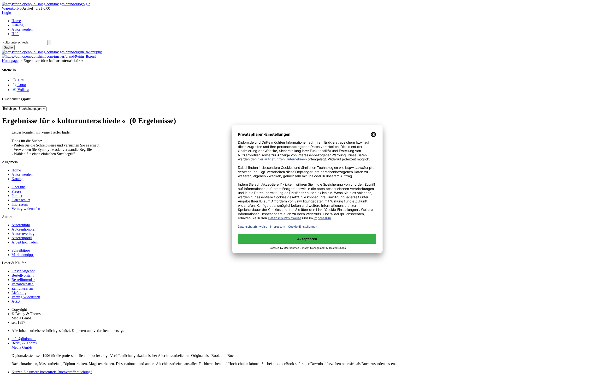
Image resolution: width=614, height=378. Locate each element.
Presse (16, 191)
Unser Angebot (23, 271)
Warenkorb (10, 8)
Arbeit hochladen (25, 242)
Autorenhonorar (24, 229)
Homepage (10, 61)
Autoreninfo (21, 225)
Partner (17, 196)
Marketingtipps (23, 255)
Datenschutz (21, 200)
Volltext (23, 90)
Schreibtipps (21, 250)
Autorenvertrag (23, 234)
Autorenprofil (22, 238)
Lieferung (19, 293)
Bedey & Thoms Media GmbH (24, 345)
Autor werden (22, 29)
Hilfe (15, 34)
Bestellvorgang (23, 275)
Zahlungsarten (22, 288)
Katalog (18, 25)
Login (6, 13)
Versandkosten (23, 284)
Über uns (18, 187)
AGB (16, 301)
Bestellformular (23, 280)
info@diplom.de (24, 339)
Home (16, 21)
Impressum (20, 204)
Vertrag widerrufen (26, 209)
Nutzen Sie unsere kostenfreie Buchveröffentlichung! (52, 372)
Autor (21, 85)
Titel (20, 80)
